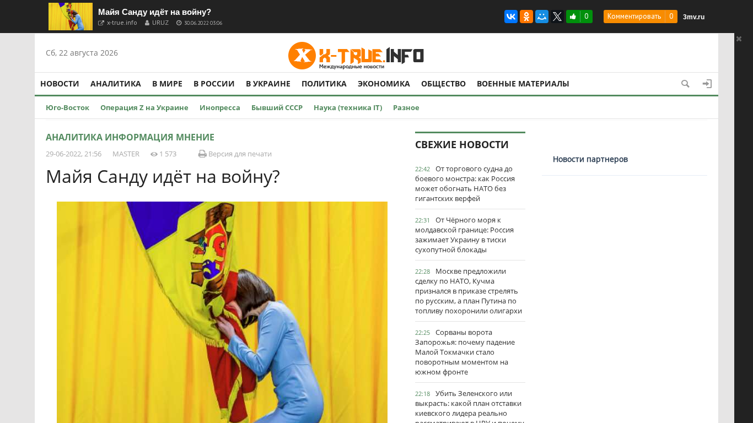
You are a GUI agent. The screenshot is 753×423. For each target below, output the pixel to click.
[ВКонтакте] (511, 16)
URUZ (160, 22)
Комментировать (634, 16)
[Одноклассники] (526, 16)
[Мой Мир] (541, 16)
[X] (557, 16)
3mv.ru (693, 17)
